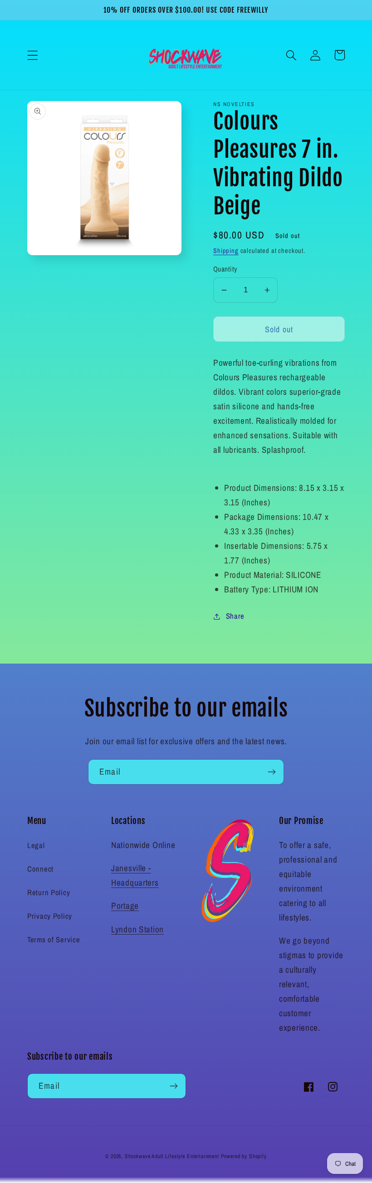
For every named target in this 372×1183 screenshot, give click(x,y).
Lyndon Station (137, 929)
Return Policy (48, 892)
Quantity (225, 269)
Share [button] (235, 616)
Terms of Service (53, 940)
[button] (33, 55)
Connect (40, 869)
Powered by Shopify (244, 1156)
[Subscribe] (271, 772)
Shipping (226, 250)
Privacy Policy (49, 916)
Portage (125, 905)
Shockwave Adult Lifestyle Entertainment (172, 1156)
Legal (36, 845)
